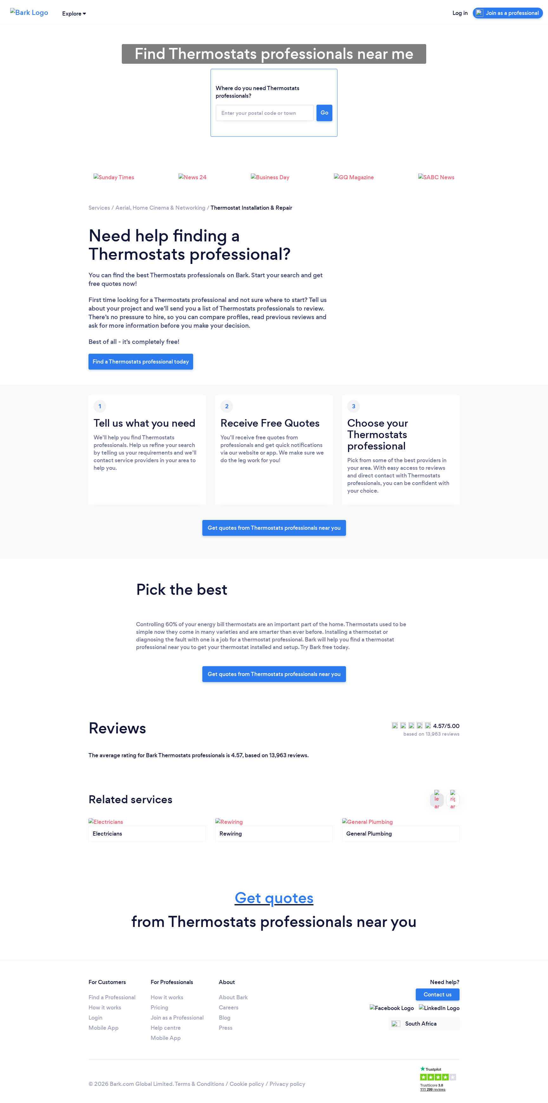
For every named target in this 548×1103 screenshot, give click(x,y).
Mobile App (103, 1028)
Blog (225, 1017)
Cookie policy (247, 1084)
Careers (228, 1007)
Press (225, 1028)
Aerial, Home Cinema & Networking (160, 208)
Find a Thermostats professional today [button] (141, 361)
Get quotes (274, 898)
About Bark (233, 997)
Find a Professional (111, 997)
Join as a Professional (177, 1017)
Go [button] (324, 112)
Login (95, 1017)
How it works (104, 1007)
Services (99, 208)
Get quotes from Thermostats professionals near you (274, 528)
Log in (460, 13)
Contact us (438, 994)
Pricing (159, 1007)
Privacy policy (287, 1084)
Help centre (166, 1028)
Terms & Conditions (199, 1084)
